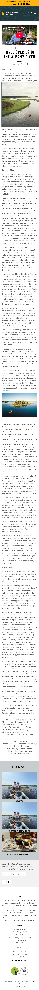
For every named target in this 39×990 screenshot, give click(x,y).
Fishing (12, 48)
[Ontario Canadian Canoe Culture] (24, 971)
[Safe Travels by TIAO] (15, 971)
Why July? (19, 801)
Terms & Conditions (26, 983)
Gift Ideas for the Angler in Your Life (19, 854)
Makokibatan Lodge (22, 48)
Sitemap (16, 983)
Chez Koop (22, 986)
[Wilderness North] (11, 13)
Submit (6, 882)
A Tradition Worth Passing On (19, 831)
